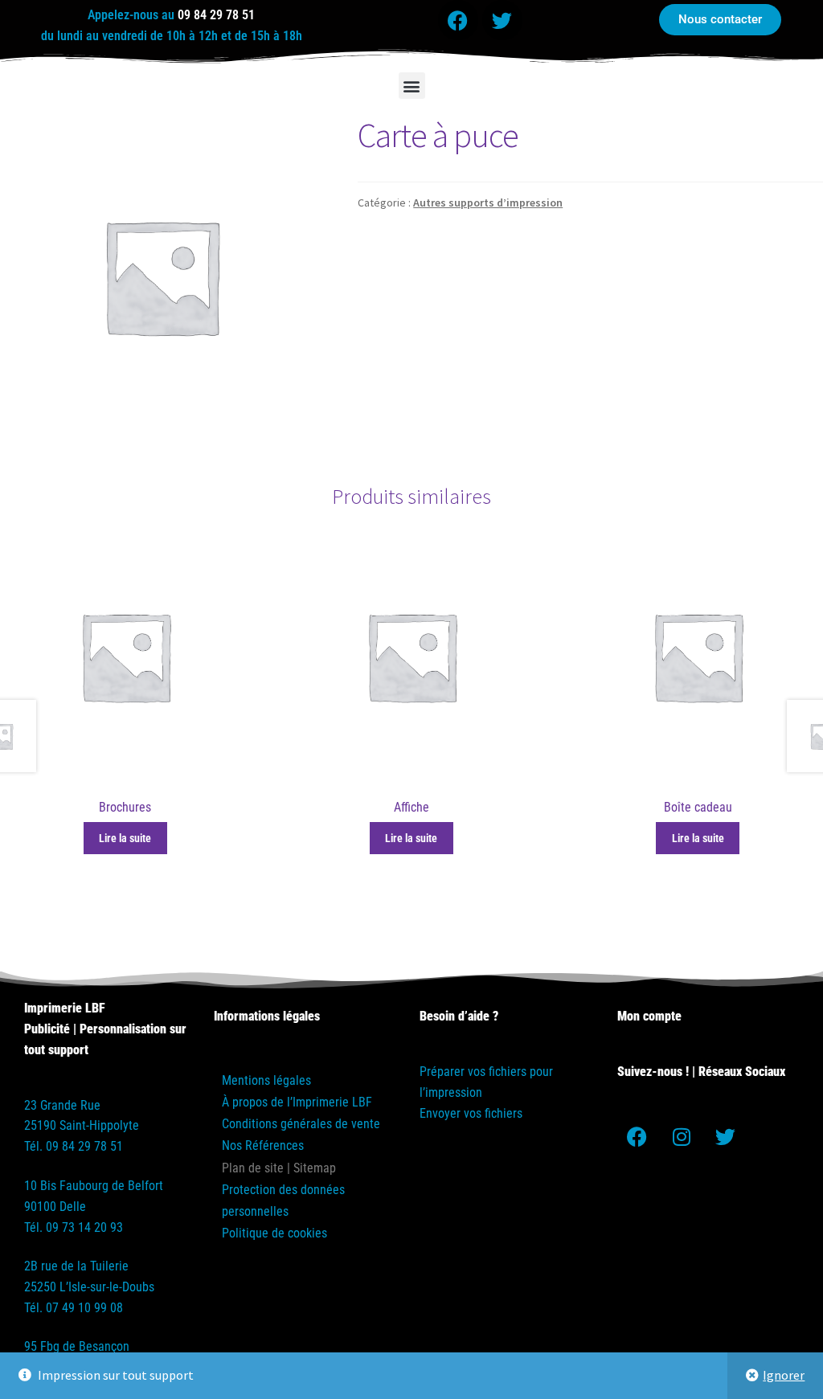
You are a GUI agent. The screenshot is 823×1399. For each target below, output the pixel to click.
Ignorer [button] (784, 1375)
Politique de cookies (274, 1233)
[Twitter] (502, 20)
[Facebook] (458, 20)
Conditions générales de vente (301, 1123)
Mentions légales (266, 1080)
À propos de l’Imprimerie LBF (297, 1102)
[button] (412, 85)
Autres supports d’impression (488, 202)
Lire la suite (125, 838)
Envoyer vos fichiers (471, 1113)
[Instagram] (681, 1136)
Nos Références (263, 1145)
